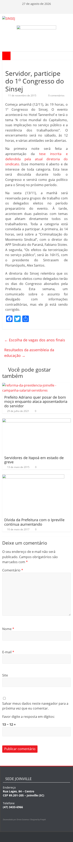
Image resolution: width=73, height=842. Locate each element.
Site (5, 675)
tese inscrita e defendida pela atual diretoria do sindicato (36, 159)
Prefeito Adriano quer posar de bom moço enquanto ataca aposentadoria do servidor (35, 401)
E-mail (8, 652)
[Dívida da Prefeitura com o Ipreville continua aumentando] (33, 477)
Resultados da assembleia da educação (29, 352)
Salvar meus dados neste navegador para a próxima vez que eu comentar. (35, 706)
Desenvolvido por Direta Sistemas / (16, 819)
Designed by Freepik (38, 819)
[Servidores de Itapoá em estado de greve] (36, 421)
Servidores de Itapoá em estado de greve (34, 460)
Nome (8, 629)
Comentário (12, 570)
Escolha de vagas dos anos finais (34, 340)
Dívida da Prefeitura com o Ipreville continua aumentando (34, 522)
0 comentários (56, 95)
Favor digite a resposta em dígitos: (28, 716)
